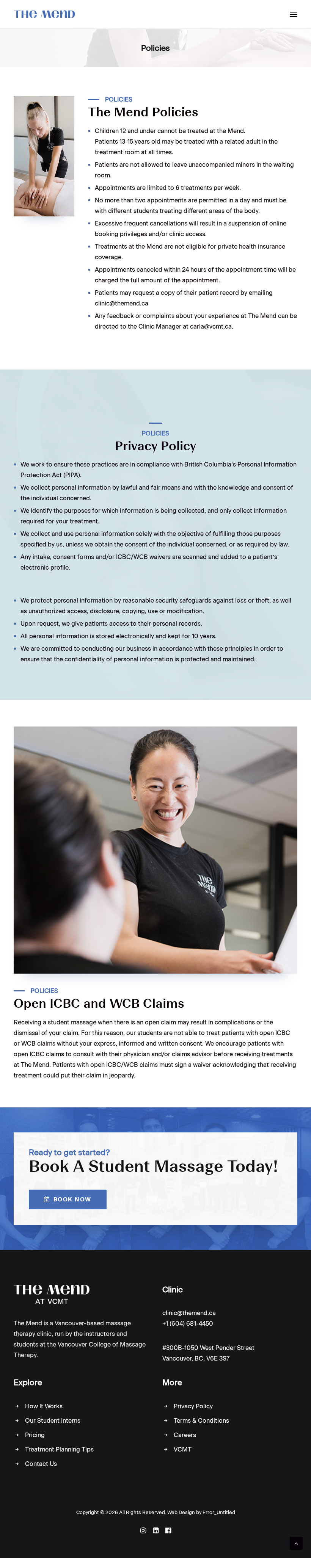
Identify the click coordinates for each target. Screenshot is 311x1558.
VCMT (183, 1449)
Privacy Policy (193, 1406)
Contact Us (41, 1463)
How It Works (44, 1406)
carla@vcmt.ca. (211, 326)
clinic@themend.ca (189, 1313)
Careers (185, 1435)
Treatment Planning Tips (59, 1449)
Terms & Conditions (201, 1420)
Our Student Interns (52, 1420)
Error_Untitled (219, 1512)
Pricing (35, 1435)
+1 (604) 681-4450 (187, 1323)
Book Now (72, 1199)
